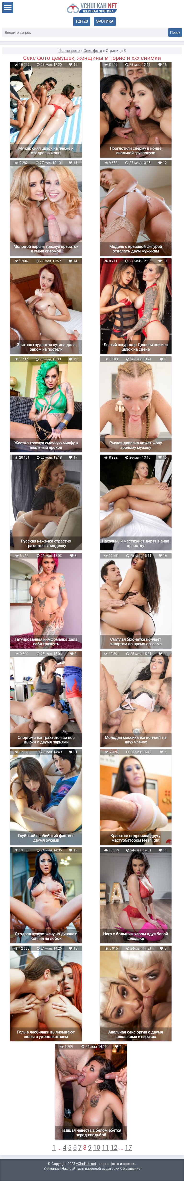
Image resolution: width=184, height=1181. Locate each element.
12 (114, 1147)
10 (96, 1147)
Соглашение (130, 1168)
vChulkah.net (86, 1164)
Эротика (104, 21)
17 (128, 1147)
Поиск (175, 32)
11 (105, 1147)
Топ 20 (81, 21)
